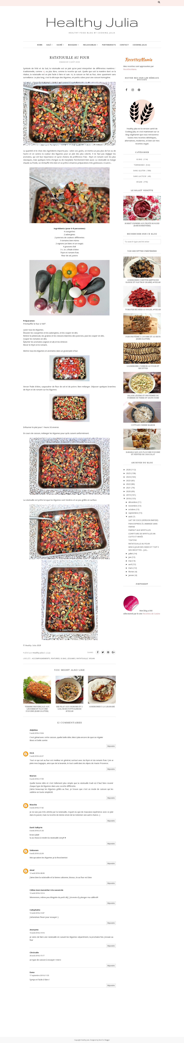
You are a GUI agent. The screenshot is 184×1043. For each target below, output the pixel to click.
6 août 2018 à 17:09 (37, 779)
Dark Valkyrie (36, 827)
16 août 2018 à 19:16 (37, 933)
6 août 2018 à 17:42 (37, 808)
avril (130, 564)
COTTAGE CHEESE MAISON (143, 425)
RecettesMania (129, 69)
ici (44, 71)
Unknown (34, 850)
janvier (131, 575)
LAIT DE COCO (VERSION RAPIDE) (143, 520)
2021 (128, 487)
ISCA (32, 753)
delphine (34, 730)
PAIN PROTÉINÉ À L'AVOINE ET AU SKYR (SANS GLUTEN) (143, 338)
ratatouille (82, 658)
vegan (92, 658)
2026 (128, 469)
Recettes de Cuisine (151, 613)
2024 (128, 477)
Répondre (111, 746)
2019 (128, 495)
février (131, 571)
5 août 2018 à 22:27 (37, 756)
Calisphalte (35, 910)
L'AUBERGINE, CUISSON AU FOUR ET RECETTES (143, 367)
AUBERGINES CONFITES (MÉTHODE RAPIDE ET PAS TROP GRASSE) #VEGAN (143, 281)
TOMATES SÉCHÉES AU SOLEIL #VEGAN (143, 309)
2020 (128, 491)
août (130, 516)
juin (129, 557)
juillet (130, 553)
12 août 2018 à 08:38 (37, 873)
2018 (128, 498)
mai (129, 561)
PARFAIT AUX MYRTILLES (139, 530)
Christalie (34, 952)
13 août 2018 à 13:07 (37, 913)
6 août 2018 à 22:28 (37, 853)
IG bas (63, 658)
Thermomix (139, 165)
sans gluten (139, 170)
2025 (128, 473)
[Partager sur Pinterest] (108, 652)
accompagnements (41, 658)
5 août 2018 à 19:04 (37, 733)
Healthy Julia (92, 22)
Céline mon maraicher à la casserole (46, 890)
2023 (128, 480)
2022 (128, 484)
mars (130, 568)
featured (55, 658)
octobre (131, 509)
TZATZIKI (132, 540)
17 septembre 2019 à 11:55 (39, 975)
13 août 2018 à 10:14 (37, 893)
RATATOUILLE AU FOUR (139, 543)
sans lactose (140, 176)
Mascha (33, 804)
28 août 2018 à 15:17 (37, 956)
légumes (71, 658)
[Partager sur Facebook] (97, 652)
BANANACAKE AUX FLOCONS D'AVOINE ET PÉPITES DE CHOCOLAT (143, 453)
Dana (32, 972)
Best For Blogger (104, 1040)
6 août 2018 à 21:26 (37, 831)
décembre (132, 502)
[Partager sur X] (103, 652)
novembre (132, 505)
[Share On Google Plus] (113, 652)
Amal (32, 870)
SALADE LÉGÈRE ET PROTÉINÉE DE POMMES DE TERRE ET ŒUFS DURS (143, 396)
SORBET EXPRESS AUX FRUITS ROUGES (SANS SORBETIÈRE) (142, 224)
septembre (133, 513)
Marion (33, 775)
